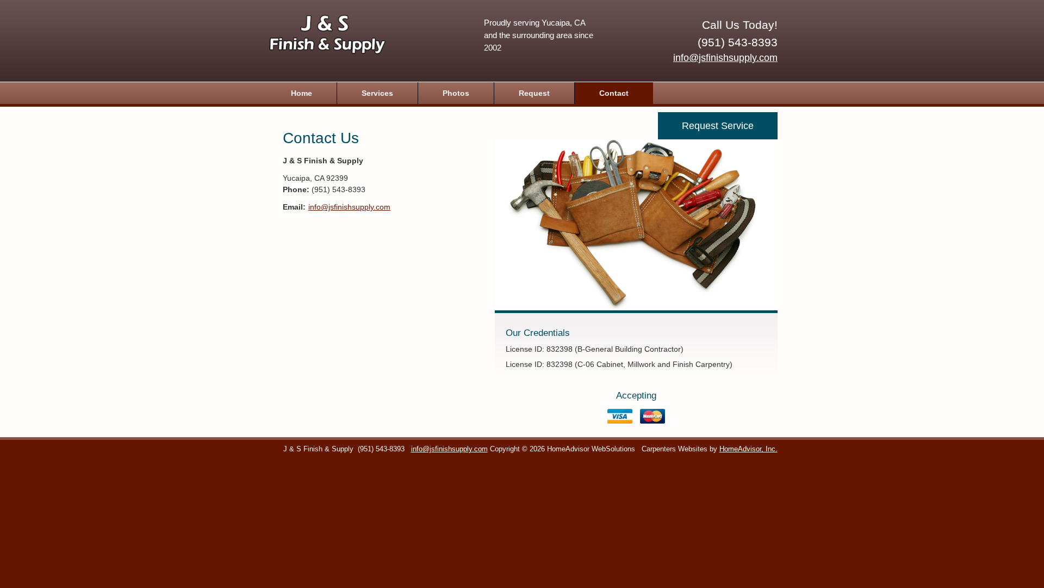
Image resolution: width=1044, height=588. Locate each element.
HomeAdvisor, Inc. (748, 449)
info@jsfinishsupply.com (725, 57)
